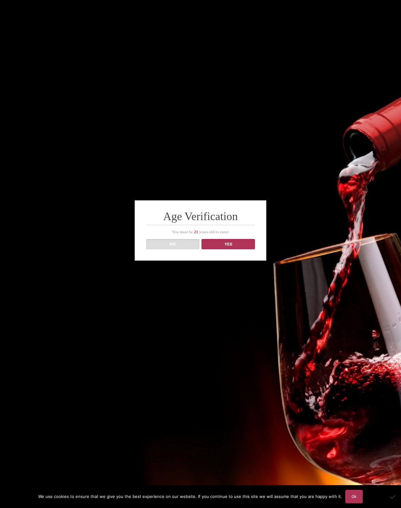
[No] (393, 497)
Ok (354, 496)
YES (228, 244)
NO (172, 244)
